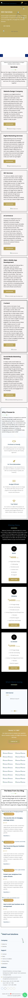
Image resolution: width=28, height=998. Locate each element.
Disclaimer (5, 963)
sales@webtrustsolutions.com (13, 977)
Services (4, 946)
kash (6, 822)
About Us (4, 944)
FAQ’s (3, 956)
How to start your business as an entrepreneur (14, 905)
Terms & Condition (7, 959)
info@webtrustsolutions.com (10, 979)
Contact (4, 954)
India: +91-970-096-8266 (13, 981)
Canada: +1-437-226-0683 (9, 985)
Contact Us (14, 741)
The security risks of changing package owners (13, 819)
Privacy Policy (5, 961)
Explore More (9, 124)
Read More (6, 835)
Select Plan (14, 579)
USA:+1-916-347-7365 (8, 983)
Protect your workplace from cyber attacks (13, 875)
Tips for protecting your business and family (14, 847)
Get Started (6, 26)
